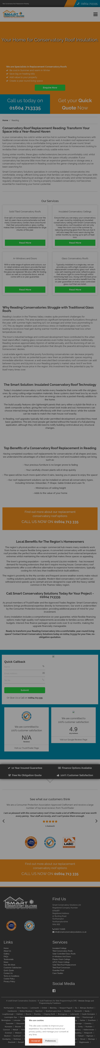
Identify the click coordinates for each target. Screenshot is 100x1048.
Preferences (50, 1041)
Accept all (35, 1041)
